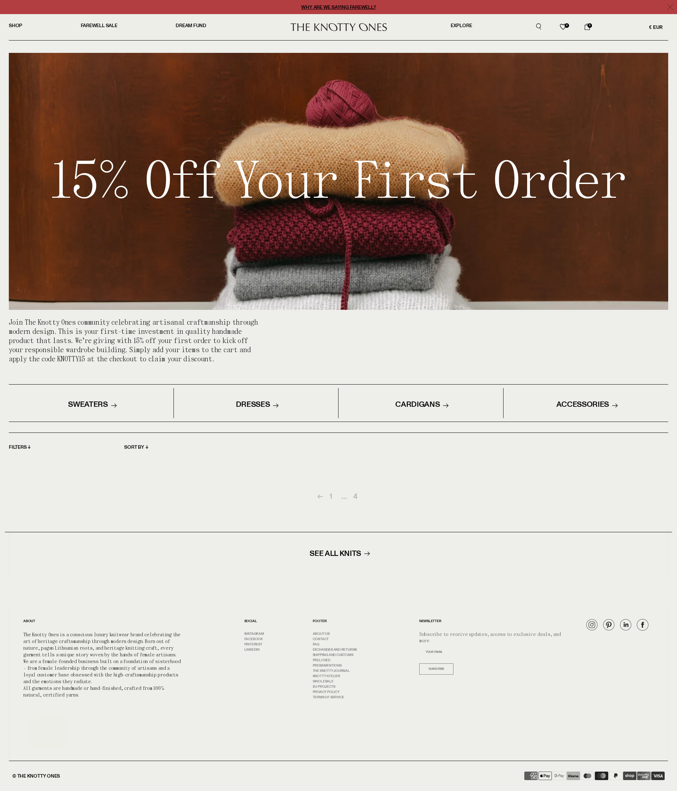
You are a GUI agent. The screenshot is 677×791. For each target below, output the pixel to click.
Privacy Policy (326, 691)
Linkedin (252, 649)
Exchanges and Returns (335, 649)
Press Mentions (327, 665)
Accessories (582, 404)
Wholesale (323, 681)
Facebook (253, 639)
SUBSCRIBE (436, 668)
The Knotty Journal (331, 670)
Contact (321, 639)
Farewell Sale (99, 25)
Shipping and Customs (333, 654)
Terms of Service (328, 697)
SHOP (15, 25)
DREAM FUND (191, 25)
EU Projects (324, 686)
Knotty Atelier (326, 676)
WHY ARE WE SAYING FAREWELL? (338, 7)
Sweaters (88, 404)
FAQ (316, 644)
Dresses (253, 404)
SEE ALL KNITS (335, 553)
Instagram (254, 633)
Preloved (321, 660)
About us (321, 633)
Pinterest (253, 644)
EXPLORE (461, 25)
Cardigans (417, 404)
